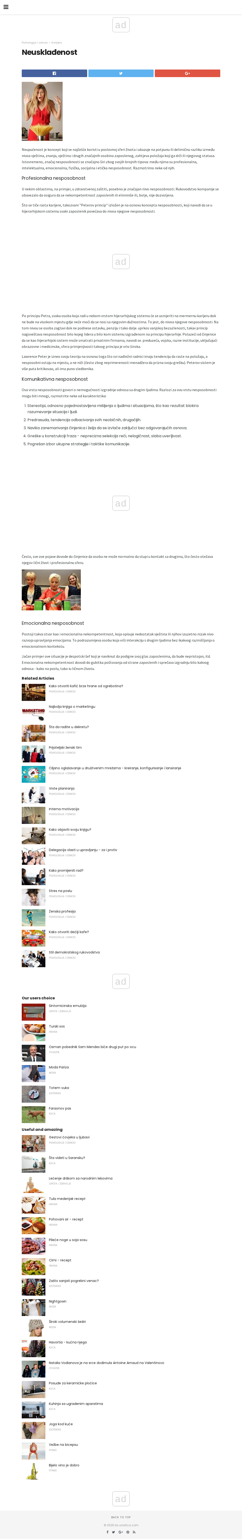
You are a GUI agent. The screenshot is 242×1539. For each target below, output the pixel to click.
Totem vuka (59, 1087)
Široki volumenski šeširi (67, 1321)
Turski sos (57, 1026)
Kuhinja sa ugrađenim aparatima (76, 1403)
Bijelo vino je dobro (64, 1465)
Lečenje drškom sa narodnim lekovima (80, 1178)
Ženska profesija (62, 911)
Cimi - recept (60, 1260)
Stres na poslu (60, 890)
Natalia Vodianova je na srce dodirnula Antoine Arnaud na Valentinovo (106, 1362)
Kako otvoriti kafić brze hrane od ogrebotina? (86, 686)
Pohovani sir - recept (66, 1219)
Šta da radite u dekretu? (69, 727)
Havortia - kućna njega (68, 1342)
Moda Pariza (59, 1067)
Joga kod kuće (61, 1424)
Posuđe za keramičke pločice (73, 1383)
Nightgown (57, 1301)
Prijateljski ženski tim (65, 747)
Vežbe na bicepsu (63, 1444)
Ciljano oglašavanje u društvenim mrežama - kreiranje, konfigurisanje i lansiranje (115, 768)
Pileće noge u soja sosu (68, 1239)
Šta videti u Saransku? (67, 1157)
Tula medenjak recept (67, 1198)
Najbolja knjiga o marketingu (72, 706)
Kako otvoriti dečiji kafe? (69, 932)
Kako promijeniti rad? (66, 870)
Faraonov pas (60, 1108)
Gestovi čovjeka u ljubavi (69, 1137)
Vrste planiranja (61, 788)
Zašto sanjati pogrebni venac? (74, 1280)
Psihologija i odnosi (35, 42)
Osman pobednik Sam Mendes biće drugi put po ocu (92, 1047)
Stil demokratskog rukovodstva (74, 952)
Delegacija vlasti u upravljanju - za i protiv (83, 850)
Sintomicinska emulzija (67, 1005)
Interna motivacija (64, 809)
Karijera (57, 42)
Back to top (121, 1517)
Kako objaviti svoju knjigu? (70, 829)
